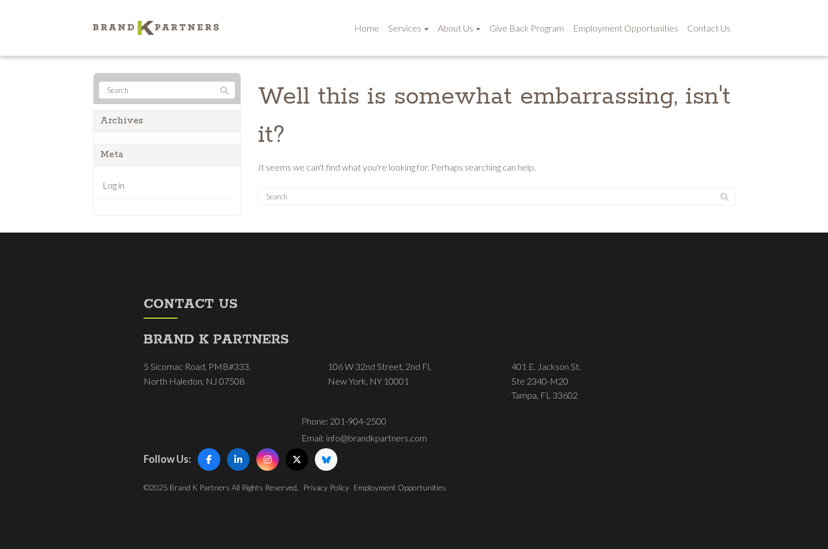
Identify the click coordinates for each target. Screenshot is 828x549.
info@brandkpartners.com (376, 437)
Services (405, 28)
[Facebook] (209, 459)
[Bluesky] (326, 459)
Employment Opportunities (625, 28)
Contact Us (709, 28)
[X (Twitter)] (297, 459)
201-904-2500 (358, 421)
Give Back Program (526, 28)
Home (366, 28)
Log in (113, 185)
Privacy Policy (326, 487)
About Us (456, 28)
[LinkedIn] (238, 459)
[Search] (724, 197)
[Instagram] (267, 459)
